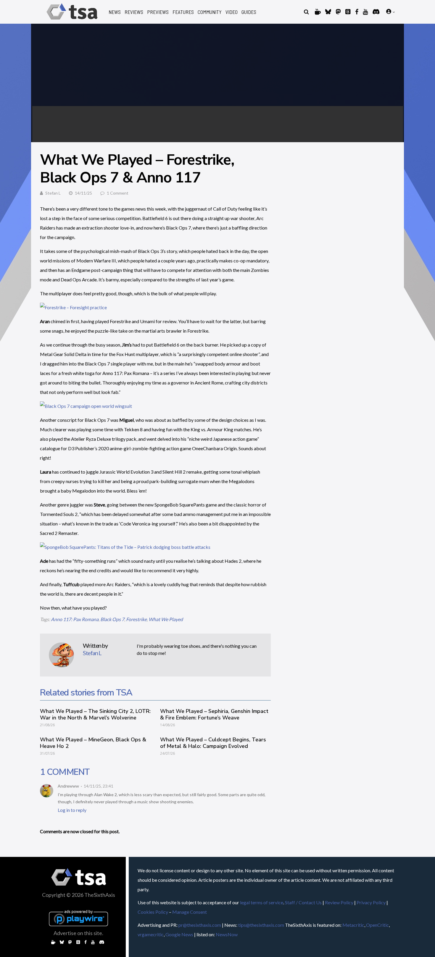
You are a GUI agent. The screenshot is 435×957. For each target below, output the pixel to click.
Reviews (134, 12)
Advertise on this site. (78, 933)
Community (210, 12)
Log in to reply (72, 810)
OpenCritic (377, 925)
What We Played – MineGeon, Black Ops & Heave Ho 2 (93, 743)
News (115, 12)
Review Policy (339, 902)
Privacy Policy (371, 902)
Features (183, 12)
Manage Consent (189, 912)
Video (231, 12)
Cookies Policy (153, 912)
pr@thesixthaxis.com (199, 925)
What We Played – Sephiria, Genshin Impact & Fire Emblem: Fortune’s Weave (214, 714)
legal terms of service (261, 902)
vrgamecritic (151, 934)
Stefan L (53, 192)
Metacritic (353, 925)
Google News (179, 934)
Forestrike (136, 619)
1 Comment (117, 192)
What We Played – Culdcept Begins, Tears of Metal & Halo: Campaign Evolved (213, 743)
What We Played (166, 619)
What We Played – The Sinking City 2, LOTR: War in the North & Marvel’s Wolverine (95, 714)
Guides (248, 12)
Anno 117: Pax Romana (75, 619)
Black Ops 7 (112, 619)
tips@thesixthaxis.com (261, 925)
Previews (158, 12)
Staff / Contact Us (303, 902)
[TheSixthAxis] (72, 20)
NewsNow (227, 934)
